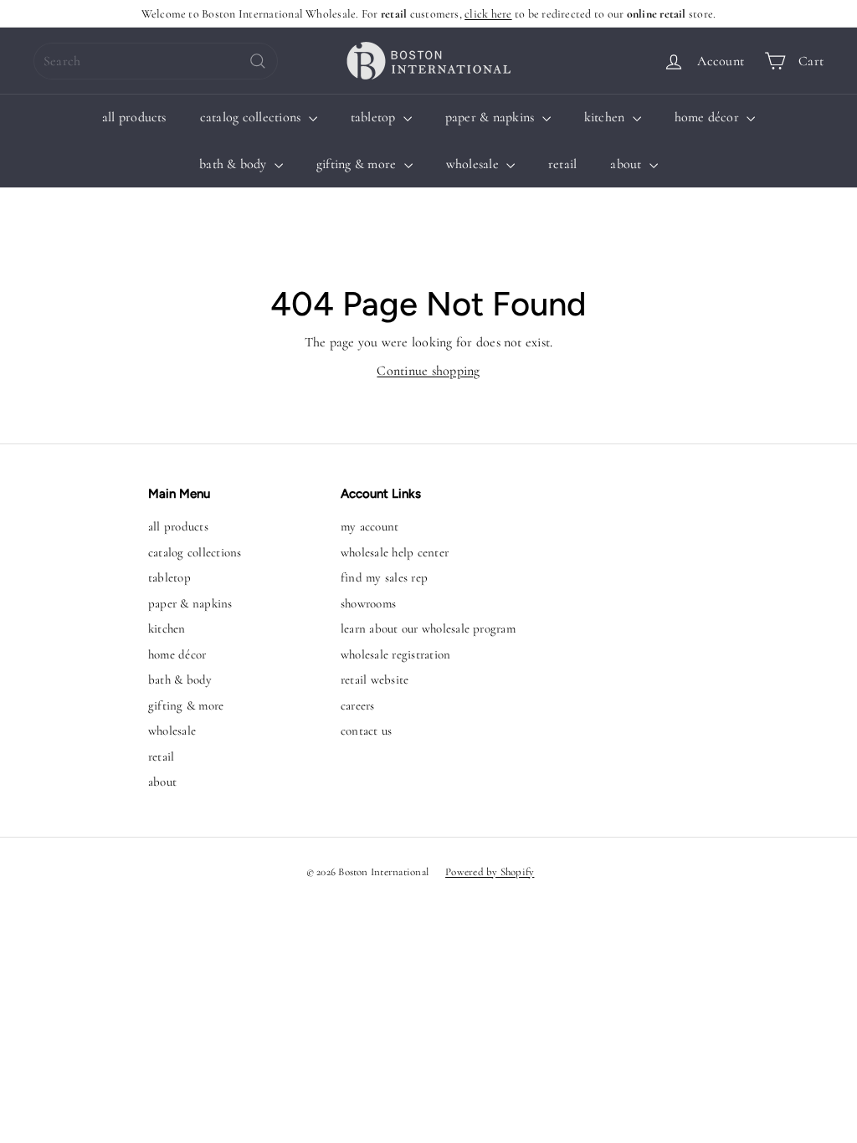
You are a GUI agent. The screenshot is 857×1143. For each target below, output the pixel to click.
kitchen (606, 117)
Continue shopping (428, 370)
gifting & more (358, 164)
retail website (374, 679)
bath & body (234, 164)
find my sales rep (384, 577)
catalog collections (252, 117)
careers (358, 705)
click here (487, 14)
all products (134, 117)
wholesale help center (395, 552)
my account (369, 526)
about (627, 164)
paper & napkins (491, 117)
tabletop (375, 117)
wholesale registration (395, 654)
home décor (709, 117)
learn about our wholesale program (428, 628)
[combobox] (155, 61)
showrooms (368, 603)
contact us (366, 730)
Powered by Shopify (489, 872)
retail (562, 164)
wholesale (474, 164)
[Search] (258, 61)
